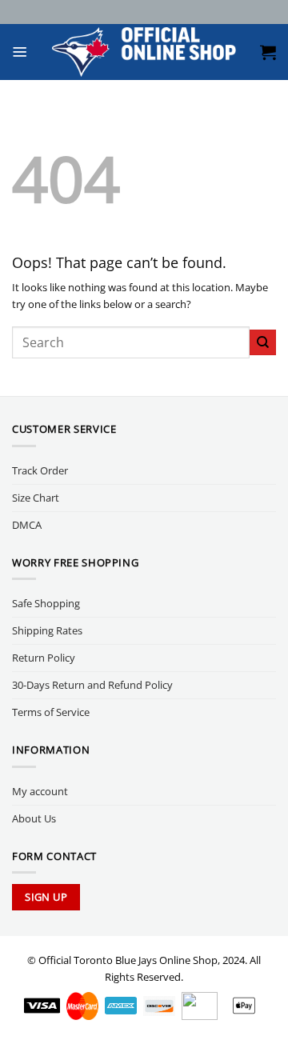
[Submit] (263, 343)
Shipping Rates (47, 630)
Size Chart (35, 497)
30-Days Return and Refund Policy (92, 685)
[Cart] (268, 52)
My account (40, 791)
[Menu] (20, 52)
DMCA (27, 525)
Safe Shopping (46, 603)
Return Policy (43, 657)
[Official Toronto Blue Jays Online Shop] (144, 52)
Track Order (40, 470)
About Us (34, 818)
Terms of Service (51, 712)
